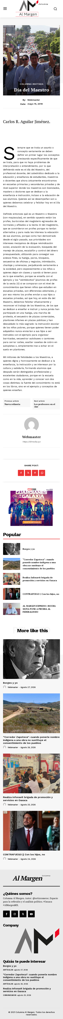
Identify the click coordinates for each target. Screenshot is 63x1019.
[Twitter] (28, 473)
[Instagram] (14, 914)
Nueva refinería (12, 404)
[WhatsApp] (42, 473)
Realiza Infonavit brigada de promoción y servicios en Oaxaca (40, 579)
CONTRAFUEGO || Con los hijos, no (41, 593)
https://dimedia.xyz (31, 442)
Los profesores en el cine (44, 405)
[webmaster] (31, 424)
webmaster (33, 100)
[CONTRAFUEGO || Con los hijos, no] (11, 594)
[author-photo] (5, 687)
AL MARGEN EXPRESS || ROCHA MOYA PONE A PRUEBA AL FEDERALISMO (39, 608)
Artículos (8, 970)
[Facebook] (21, 473)
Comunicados (9, 995)
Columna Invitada (31, 84)
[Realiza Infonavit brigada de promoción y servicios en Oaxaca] (11, 579)
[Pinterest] (35, 473)
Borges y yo (29, 548)
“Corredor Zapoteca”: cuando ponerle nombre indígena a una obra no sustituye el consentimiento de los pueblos (39, 564)
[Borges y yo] (11, 549)
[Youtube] (31, 914)
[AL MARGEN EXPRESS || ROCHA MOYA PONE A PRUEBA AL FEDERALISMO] (11, 609)
